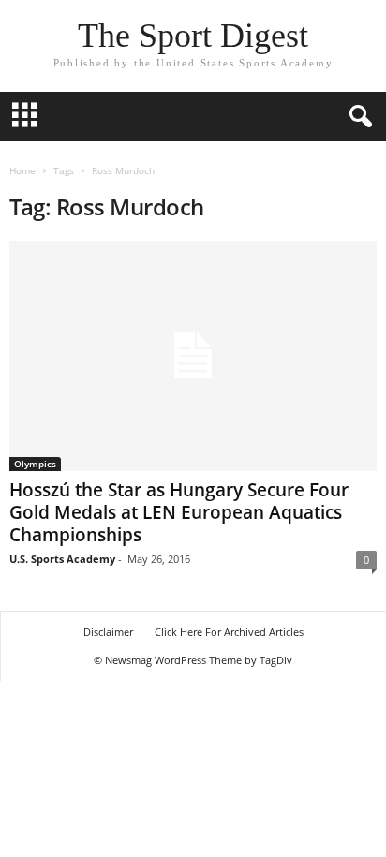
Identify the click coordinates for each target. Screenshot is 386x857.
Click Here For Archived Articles (229, 632)
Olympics (35, 463)
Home (22, 170)
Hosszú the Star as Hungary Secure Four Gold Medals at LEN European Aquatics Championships (179, 512)
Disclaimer (108, 632)
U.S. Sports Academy (62, 559)
